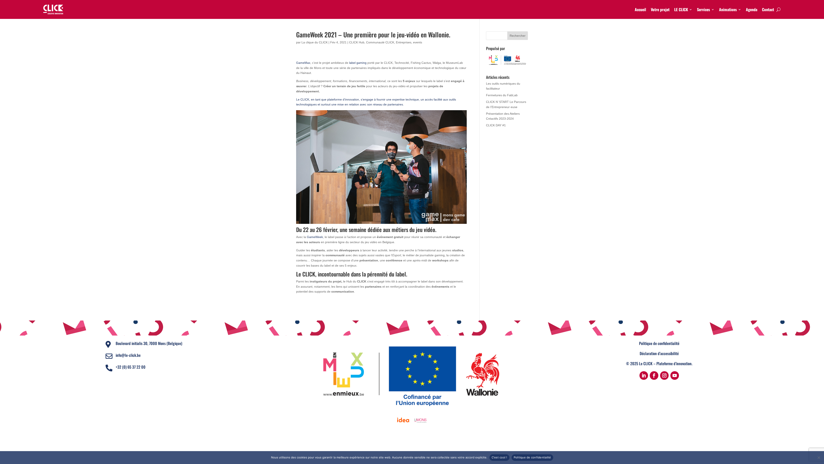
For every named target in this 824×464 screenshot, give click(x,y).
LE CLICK (681, 9)
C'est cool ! (499, 457)
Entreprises (403, 42)
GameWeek (315, 237)
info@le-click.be (128, 355)
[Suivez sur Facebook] (654, 375)
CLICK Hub (356, 42)
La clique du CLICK (314, 42)
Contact (768, 9)
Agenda (751, 9)
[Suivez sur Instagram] (664, 375)
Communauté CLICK (380, 42)
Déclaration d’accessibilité (659, 353)
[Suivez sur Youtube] (674, 375)
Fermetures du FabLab (502, 95)
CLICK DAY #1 (496, 125)
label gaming (358, 62)
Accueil (640, 9)
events (417, 42)
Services (703, 9)
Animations (728, 9)
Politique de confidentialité (659, 343)
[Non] (818, 457)
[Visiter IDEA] (403, 420)
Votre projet (660, 9)
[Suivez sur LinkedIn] (643, 375)
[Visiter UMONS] (420, 420)
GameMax (303, 62)
